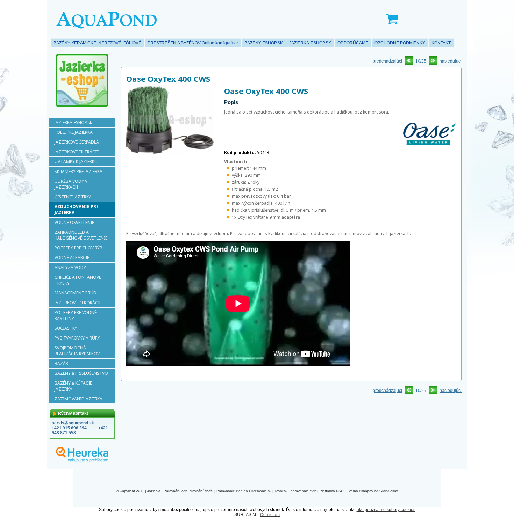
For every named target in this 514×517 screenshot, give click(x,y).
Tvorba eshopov (360, 491)
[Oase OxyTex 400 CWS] (170, 152)
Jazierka (153, 491)
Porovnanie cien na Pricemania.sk (243, 491)
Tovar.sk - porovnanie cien (295, 491)
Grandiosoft (388, 491)
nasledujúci (451, 61)
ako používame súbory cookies (386, 509)
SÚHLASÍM (245, 514)
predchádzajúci (387, 61)
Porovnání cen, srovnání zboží (188, 491)
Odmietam (270, 514)
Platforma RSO (332, 491)
